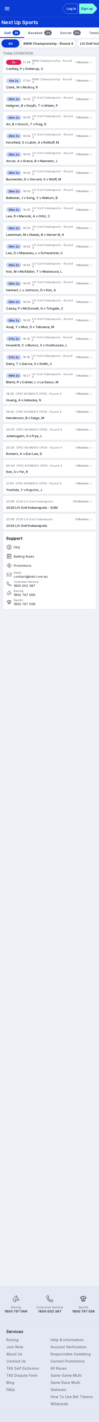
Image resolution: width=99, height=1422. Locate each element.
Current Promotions (68, 1361)
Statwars (58, 1389)
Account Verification (69, 1347)
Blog (10, 1382)
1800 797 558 (24, 604)
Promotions (22, 565)
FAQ (17, 547)
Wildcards (59, 1404)
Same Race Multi (65, 1382)
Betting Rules (24, 556)
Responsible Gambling (71, 1354)
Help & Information (67, 1340)
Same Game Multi (66, 1375)
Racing (12, 1340)
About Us (14, 1354)
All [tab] (10, 43)
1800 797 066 (24, 595)
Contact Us (16, 1361)
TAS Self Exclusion (22, 1368)
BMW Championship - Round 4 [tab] (48, 43)
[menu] (7, 9)
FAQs (10, 1389)
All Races (59, 1368)
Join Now (14, 1347)
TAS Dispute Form (21, 1375)
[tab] (12, 33)
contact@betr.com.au (31, 576)
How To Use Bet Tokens (72, 1397)
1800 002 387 (24, 585)
